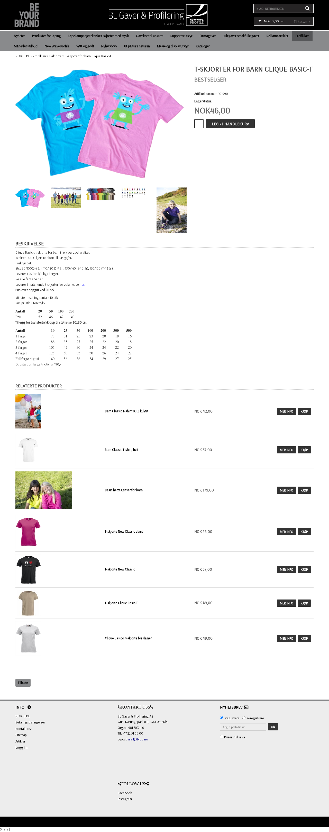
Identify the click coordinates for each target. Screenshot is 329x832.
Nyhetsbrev (109, 46)
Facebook (125, 793)
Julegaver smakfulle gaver (241, 35)
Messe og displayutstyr (173, 46)
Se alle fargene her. (29, 279)
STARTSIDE (22, 56)
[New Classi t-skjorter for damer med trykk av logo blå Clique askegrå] (28, 638)
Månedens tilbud (26, 46)
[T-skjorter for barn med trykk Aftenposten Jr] (101, 124)
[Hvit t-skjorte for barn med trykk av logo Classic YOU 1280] (28, 449)
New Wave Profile (57, 46)
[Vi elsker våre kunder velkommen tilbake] (28, 569)
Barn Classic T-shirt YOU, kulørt (126, 411)
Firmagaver (208, 35)
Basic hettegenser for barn (124, 490)
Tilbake (23, 683)
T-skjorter (55, 56)
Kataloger (203, 46)
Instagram (125, 799)
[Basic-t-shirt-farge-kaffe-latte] (28, 603)
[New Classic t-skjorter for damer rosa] (28, 531)
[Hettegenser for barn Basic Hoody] (43, 490)
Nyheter (19, 35)
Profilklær (302, 35)
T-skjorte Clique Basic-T (121, 603)
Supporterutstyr (181, 35)
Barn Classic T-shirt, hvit (121, 450)
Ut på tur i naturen (137, 46)
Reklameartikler (277, 35)
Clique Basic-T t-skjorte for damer (128, 638)
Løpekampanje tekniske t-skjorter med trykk (98, 35)
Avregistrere (255, 718)
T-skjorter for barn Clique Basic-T (88, 56)
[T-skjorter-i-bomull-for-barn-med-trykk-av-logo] (58, 411)
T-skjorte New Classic (120, 569)
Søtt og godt (85, 46)
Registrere (232, 718)
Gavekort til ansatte (149, 35)
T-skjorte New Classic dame (124, 531)
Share (4, 829)
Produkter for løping (46, 35)
